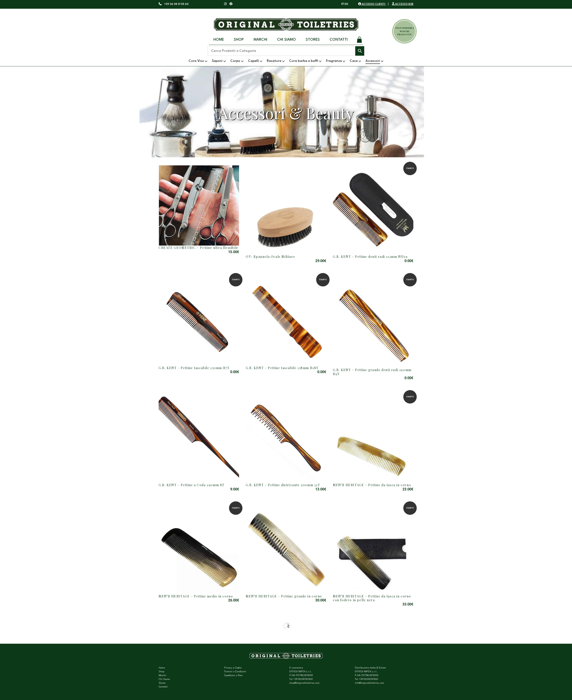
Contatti (339, 40)
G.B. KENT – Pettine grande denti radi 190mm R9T (372, 372)
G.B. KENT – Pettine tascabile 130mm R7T (194, 368)
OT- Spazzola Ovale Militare (270, 256)
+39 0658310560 (303, 679)
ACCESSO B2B (403, 4)
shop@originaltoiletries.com (304, 683)
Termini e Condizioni (235, 672)
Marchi (260, 40)
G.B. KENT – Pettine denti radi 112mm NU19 (370, 256)
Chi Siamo (286, 40)
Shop (239, 40)
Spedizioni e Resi (233, 675)
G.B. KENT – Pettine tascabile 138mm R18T (282, 368)
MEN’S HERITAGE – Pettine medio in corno (196, 596)
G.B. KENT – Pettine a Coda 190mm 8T (192, 485)
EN (346, 4)
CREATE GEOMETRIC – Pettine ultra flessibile (198, 248)
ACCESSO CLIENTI (373, 4)
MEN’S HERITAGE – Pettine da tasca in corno (372, 485)
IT (342, 4)
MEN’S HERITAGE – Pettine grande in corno (284, 596)
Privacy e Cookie (233, 668)
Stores (313, 40)
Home (218, 40)
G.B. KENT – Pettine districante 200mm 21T (283, 485)
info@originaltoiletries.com (369, 683)
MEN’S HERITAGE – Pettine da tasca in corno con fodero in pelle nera (372, 598)
